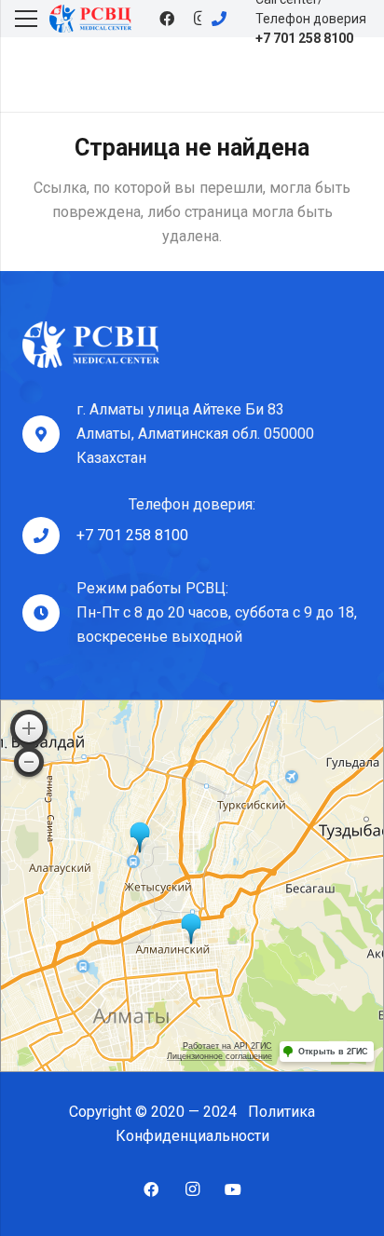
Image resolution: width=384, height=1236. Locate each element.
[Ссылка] (90, 19)
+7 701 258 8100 (132, 535)
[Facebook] (167, 19)
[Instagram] (192, 1189)
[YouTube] (233, 1189)
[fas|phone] (227, 18)
